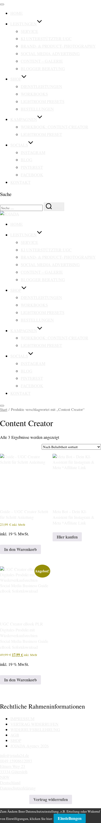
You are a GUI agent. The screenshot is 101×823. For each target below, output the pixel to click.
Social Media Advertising (50, 53)
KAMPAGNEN (23, 119)
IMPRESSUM (22, 718)
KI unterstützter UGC (46, 38)
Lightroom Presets (42, 101)
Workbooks (34, 94)
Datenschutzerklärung (18, 788)
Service (29, 31)
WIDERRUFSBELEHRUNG (35, 729)
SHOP (15, 79)
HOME (16, 13)
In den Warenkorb (20, 549)
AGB (14, 735)
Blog (26, 159)
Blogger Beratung (43, 68)
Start (3, 409)
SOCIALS (19, 145)
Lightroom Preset (41, 134)
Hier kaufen (67, 537)
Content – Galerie (42, 61)
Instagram (33, 152)
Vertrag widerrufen (50, 799)
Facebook (32, 174)
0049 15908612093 (16, 760)
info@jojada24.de (14, 755)
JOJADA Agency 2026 (29, 745)
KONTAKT (20, 182)
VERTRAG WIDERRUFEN (34, 724)
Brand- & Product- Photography (58, 46)
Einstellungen (70, 818)
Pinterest (32, 167)
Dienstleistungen (41, 86)
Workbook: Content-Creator (54, 126)
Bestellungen (37, 109)
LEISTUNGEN (23, 23)
